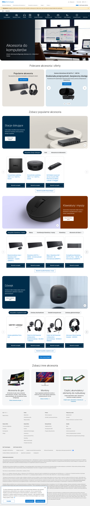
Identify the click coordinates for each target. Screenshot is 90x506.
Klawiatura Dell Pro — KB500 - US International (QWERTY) (34, 257)
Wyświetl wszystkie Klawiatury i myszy (45, 270)
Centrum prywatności (70, 431)
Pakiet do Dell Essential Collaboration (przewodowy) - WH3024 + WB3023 (54, 338)
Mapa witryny (5, 415)
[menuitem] (19, 5)
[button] (72, 2)
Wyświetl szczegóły (15, 185)
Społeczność (68, 415)
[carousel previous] (49, 88)
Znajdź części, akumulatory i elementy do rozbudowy (73, 400)
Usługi (4, 433)
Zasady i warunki (19, 450)
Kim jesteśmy (26, 426)
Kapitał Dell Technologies (29, 431)
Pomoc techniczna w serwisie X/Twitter (74, 419)
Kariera (25, 428)
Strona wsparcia (48, 415)
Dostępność (36, 452)
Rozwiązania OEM (48, 428)
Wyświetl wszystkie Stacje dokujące (45, 190)
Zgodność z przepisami (26, 452)
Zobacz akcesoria (23, 79)
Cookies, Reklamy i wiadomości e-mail (10, 452)
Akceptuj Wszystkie (40, 501)
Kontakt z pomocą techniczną (51, 417)
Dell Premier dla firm (83, 5)
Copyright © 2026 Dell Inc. (8, 450)
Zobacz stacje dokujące (10, 138)
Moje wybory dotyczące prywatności (63, 450)
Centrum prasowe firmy (28, 435)
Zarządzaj (9, 501)
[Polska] (3, 11)
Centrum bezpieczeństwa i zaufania (73, 433)
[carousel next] (85, 88)
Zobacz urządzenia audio (10, 299)
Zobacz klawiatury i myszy (68, 218)
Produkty (4, 428)
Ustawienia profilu (27, 417)
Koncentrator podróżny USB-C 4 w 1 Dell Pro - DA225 (14, 177)
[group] (67, 88)
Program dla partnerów (50, 431)
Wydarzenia (68, 428)
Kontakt (68, 417)
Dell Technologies (6, 447)
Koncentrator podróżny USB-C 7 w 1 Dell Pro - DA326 (34, 177)
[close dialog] (88, 8)
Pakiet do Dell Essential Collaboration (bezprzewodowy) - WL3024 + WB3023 (35, 338)
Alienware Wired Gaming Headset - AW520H (73, 336)
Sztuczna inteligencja (7, 426)
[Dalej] (87, 252)
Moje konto (26, 415)
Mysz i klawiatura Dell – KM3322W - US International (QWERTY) (54, 257)
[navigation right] (89, 16)
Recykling (26, 438)
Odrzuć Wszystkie (30, 501)
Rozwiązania (5, 431)
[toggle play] (85, 145)
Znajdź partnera (48, 426)
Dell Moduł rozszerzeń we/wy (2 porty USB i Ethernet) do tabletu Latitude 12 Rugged (53, 177)
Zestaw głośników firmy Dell (14, 336)
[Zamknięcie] (45, 487)
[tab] (32, 152)
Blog (67, 426)
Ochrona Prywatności (48, 450)
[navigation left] (8, 152)
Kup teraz (67, 86)
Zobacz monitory (44, 398)
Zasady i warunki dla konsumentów (33, 450)
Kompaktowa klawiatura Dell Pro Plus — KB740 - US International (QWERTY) (74, 257)
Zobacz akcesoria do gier (15, 400)
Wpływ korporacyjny (28, 440)
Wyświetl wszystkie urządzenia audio (45, 350)
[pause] (64, 104)
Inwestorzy (26, 433)
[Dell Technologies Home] (8, 2)
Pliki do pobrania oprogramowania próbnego (75, 435)
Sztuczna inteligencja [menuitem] (6, 5)
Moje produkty (27, 419)
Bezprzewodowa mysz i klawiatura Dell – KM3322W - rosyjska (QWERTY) (14, 257)
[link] (79, 2)
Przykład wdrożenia (28, 442)
